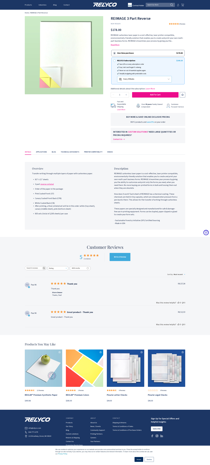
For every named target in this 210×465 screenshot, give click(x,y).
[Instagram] (157, 436)
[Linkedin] (161, 436)
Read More (115, 45)
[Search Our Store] (172, 5)
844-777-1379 (33, 432)
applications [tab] (41, 152)
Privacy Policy (62, 454)
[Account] (178, 5)
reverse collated (47, 184)
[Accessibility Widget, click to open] (206, 232)
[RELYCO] (105, 4)
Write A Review (120, 257)
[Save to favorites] (182, 95)
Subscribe (157, 429)
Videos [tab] (110, 152)
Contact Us (117, 139)
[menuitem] (30, 5)
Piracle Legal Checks (157, 395)
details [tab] (28, 152)
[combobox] (57, 268)
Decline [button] (149, 459)
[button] (28, 5)
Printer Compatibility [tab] (93, 152)
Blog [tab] (54, 152)
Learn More (150, 88)
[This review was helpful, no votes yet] (178, 302)
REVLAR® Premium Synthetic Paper (41, 395)
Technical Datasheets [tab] (70, 152)
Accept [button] (139, 459)
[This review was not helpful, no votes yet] (183, 302)
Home (27, 13)
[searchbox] (33, 268)
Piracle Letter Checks (117, 395)
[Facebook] (152, 436)
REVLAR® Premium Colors (77, 395)
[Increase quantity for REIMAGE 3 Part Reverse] (126, 95)
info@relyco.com (35, 428)
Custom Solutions (138, 131)
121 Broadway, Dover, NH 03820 (39, 436)
